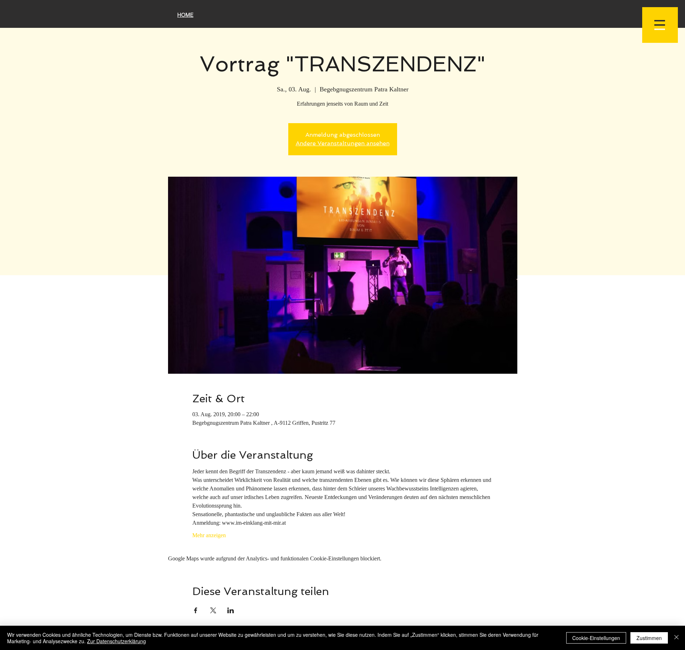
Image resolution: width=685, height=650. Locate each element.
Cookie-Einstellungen (596, 637)
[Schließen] (676, 637)
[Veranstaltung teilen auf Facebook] (195, 610)
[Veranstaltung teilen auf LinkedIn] (230, 610)
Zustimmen (649, 637)
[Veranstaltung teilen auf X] (213, 610)
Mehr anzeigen (209, 535)
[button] (660, 25)
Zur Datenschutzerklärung (116, 641)
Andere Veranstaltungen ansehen (343, 143)
